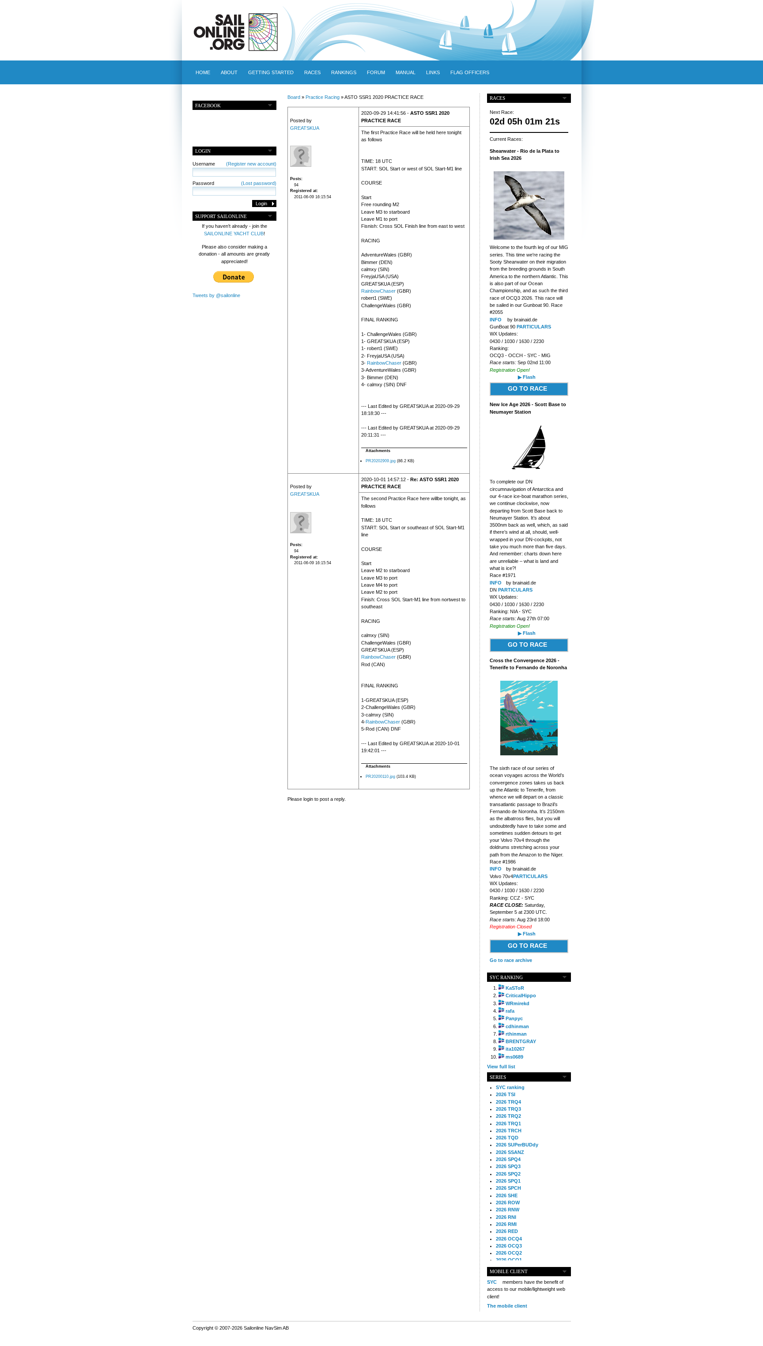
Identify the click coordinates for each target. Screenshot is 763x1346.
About (229, 72)
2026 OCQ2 (509, 1253)
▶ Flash (527, 377)
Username (234, 163)
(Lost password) (258, 183)
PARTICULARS (534, 326)
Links (433, 72)
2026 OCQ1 (509, 1260)
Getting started (271, 72)
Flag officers (469, 72)
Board (293, 97)
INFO (496, 319)
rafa (510, 1011)
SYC (492, 1282)
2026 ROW (508, 1202)
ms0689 (514, 1056)
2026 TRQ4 (508, 1102)
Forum (376, 72)
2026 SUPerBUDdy (517, 1144)
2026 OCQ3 (509, 1245)
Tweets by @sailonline (216, 295)
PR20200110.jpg (380, 776)
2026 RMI (506, 1224)
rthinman (516, 1034)
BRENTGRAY (521, 1041)
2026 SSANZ (510, 1152)
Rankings (343, 72)
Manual (405, 72)
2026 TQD (507, 1137)
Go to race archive (511, 960)
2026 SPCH (508, 1188)
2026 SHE (506, 1195)
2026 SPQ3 (508, 1166)
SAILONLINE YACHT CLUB (234, 233)
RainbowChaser (378, 291)
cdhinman (517, 1026)
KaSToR (515, 988)
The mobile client (507, 1305)
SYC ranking (510, 1087)
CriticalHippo (521, 995)
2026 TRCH (508, 1130)
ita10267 (515, 1049)
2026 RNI (506, 1217)
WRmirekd (517, 1003)
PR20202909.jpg (381, 461)
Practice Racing (323, 97)
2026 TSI (505, 1094)
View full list (501, 1066)
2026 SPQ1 (508, 1181)
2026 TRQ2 (508, 1116)
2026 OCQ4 (509, 1238)
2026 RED (507, 1231)
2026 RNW (507, 1209)
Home (203, 72)
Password (234, 183)
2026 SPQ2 (508, 1173)
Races (312, 72)
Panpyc (514, 1018)
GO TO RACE (527, 388)
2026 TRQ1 (508, 1123)
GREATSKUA (304, 128)
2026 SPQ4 (508, 1159)
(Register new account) (251, 163)
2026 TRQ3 (508, 1109)
